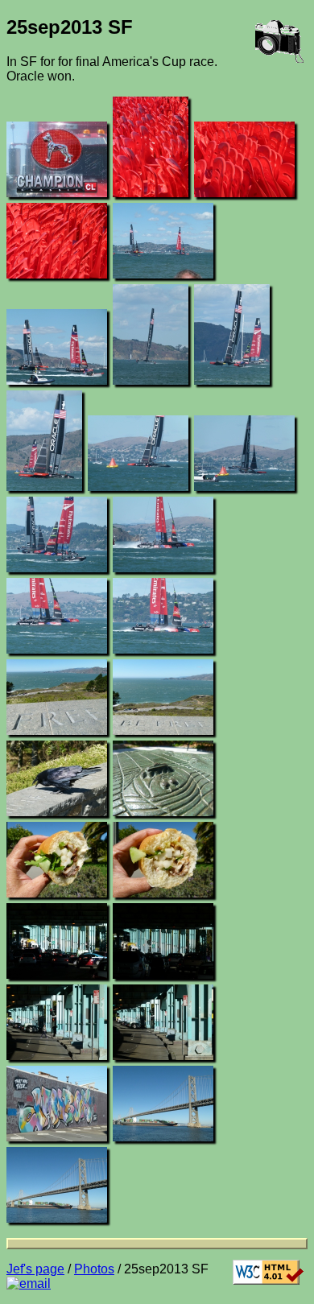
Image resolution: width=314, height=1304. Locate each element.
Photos (94, 1269)
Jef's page (35, 1269)
